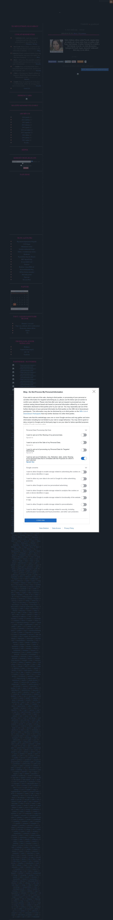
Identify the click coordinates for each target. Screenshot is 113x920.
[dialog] (56, 460)
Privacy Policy (69, 528)
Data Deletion (44, 528)
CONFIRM (41, 520)
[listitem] (56, 430)
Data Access (56, 528)
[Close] (95, 392)
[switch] (84, 434)
